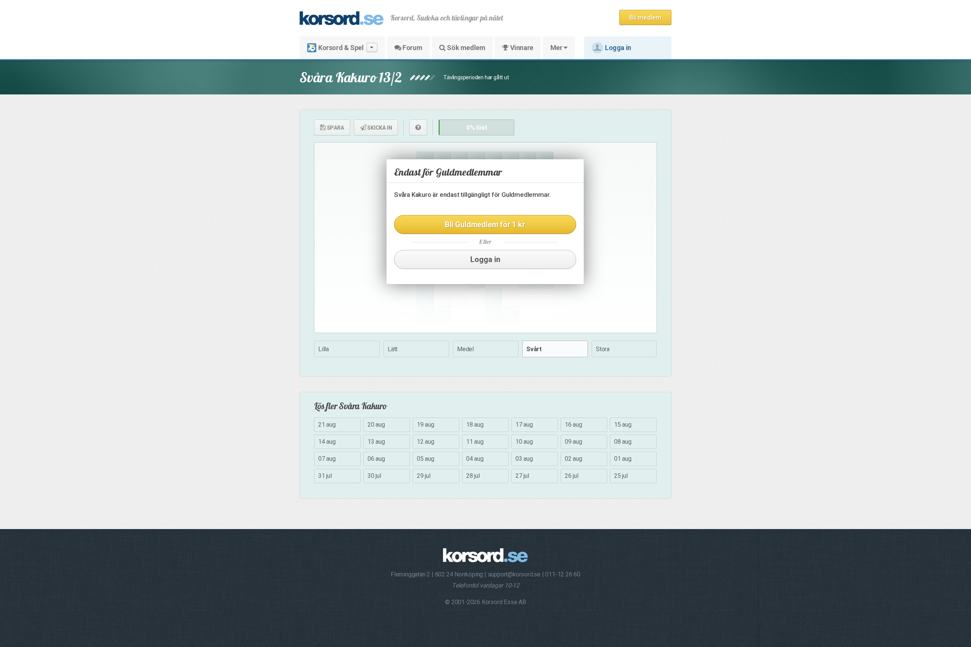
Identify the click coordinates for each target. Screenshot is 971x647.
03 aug (524, 458)
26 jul (571, 475)
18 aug (475, 424)
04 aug (475, 458)
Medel (465, 349)
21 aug (327, 424)
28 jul (473, 475)
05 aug (425, 458)
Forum (412, 48)
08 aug (623, 441)
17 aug (524, 424)
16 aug (573, 424)
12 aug (425, 441)
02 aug (573, 458)
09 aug (573, 441)
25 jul (621, 475)
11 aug (475, 441)
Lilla (323, 349)
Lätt (393, 349)
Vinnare (521, 48)
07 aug (327, 458)
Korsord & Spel (340, 48)
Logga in (618, 48)
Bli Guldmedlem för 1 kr (485, 224)
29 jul (424, 475)
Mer (557, 48)
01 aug (623, 458)
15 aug (623, 424)
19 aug (425, 424)
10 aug (524, 441)
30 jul (374, 475)
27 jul (522, 475)
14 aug (327, 441)
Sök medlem (466, 48)
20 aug (376, 424)
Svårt (534, 349)
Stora (603, 349)
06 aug (376, 458)
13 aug (376, 441)
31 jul (325, 475)
